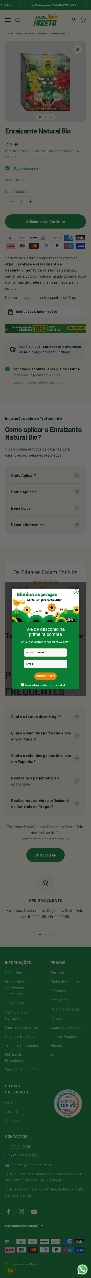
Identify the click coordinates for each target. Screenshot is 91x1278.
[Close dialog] (76, 591)
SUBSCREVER (45, 676)
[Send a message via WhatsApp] (82, 1269)
